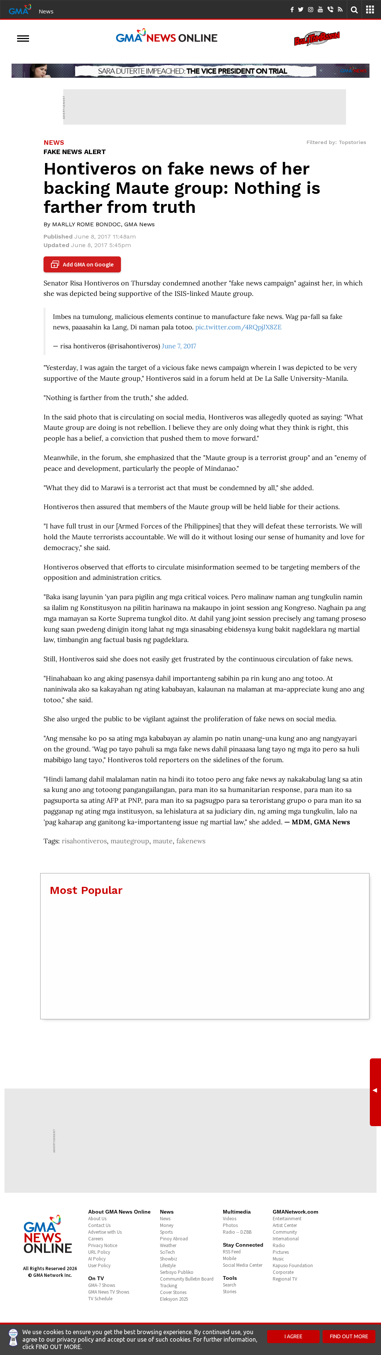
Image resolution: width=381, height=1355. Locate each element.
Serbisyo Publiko (176, 1272)
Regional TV (285, 1279)
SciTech (167, 1252)
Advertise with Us (105, 1232)
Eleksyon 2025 (174, 1299)
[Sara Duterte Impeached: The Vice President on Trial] (190, 70)
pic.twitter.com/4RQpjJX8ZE (238, 327)
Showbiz (168, 1259)
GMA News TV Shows (108, 1292)
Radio (279, 1245)
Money (166, 1225)
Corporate (283, 1272)
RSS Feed (232, 1252)
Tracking (168, 1285)
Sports (166, 1232)
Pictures (281, 1252)
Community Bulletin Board (187, 1279)
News (46, 11)
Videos (229, 1218)
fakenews (190, 841)
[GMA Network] (20, 8)
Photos (230, 1225)
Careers (95, 1239)
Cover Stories (173, 1292)
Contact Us (99, 1225)
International (286, 1239)
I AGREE (293, 1336)
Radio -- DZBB (237, 1232)
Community (285, 1232)
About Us (97, 1218)
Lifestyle (168, 1265)
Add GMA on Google (83, 265)
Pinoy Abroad (174, 1239)
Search (229, 1285)
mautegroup (130, 841)
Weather (168, 1245)
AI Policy (97, 1259)
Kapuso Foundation (293, 1265)
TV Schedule (100, 1298)
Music (278, 1259)
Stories (229, 1291)
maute (163, 841)
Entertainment (287, 1218)
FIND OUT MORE (349, 1336)
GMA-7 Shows (101, 1285)
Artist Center (285, 1225)
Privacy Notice (102, 1245)
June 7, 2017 (179, 346)
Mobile (229, 1258)
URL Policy (99, 1252)
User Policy (99, 1265)
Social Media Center (242, 1265)
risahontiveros (84, 841)
